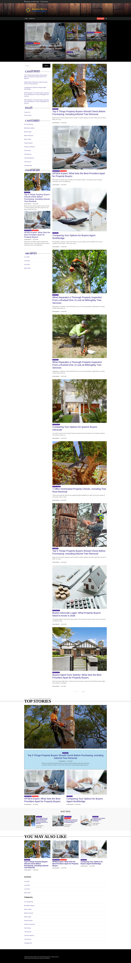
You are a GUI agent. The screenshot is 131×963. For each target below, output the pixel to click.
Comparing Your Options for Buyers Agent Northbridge (35, 88)
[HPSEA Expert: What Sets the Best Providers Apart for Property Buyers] (37, 220)
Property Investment (29, 146)
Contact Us (32, 18)
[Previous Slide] (60, 25)
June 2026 (27, 260)
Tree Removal (69, 32)
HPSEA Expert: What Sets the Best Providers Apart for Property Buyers (96, 35)
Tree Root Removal (56, 486)
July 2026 (26, 257)
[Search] (106, 19)
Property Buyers (91, 32)
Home (26, 18)
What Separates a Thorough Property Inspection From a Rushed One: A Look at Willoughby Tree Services (77, 300)
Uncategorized (98, 32)
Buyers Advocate (56, 424)
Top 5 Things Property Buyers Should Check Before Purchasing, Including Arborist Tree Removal (76, 35)
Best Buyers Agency (29, 128)
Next (83, 691)
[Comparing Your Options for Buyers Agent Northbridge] (45, 41)
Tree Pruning (27, 150)
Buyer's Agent (27, 131)
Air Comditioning (28, 124)
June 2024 (27, 264)
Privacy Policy (28, 115)
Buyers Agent (29, 43)
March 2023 (27, 268)
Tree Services (90, 49)
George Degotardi (29, 51)
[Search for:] (33, 66)
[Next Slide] (62, 25)
